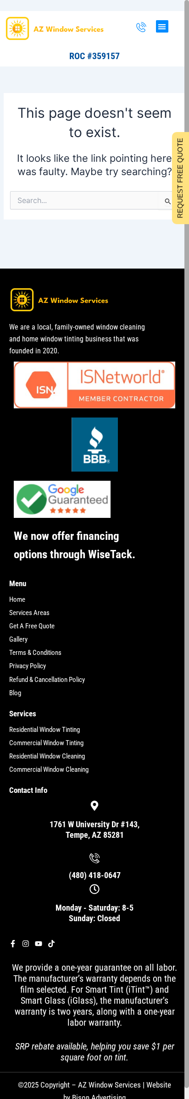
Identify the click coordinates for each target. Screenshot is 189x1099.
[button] (162, 26)
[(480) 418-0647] (141, 27)
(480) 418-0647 (95, 875)
